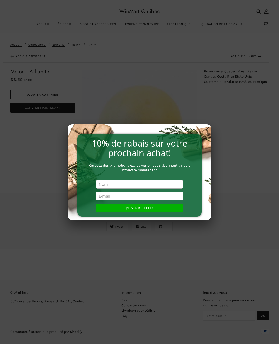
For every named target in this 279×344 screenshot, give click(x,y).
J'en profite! (139, 208)
